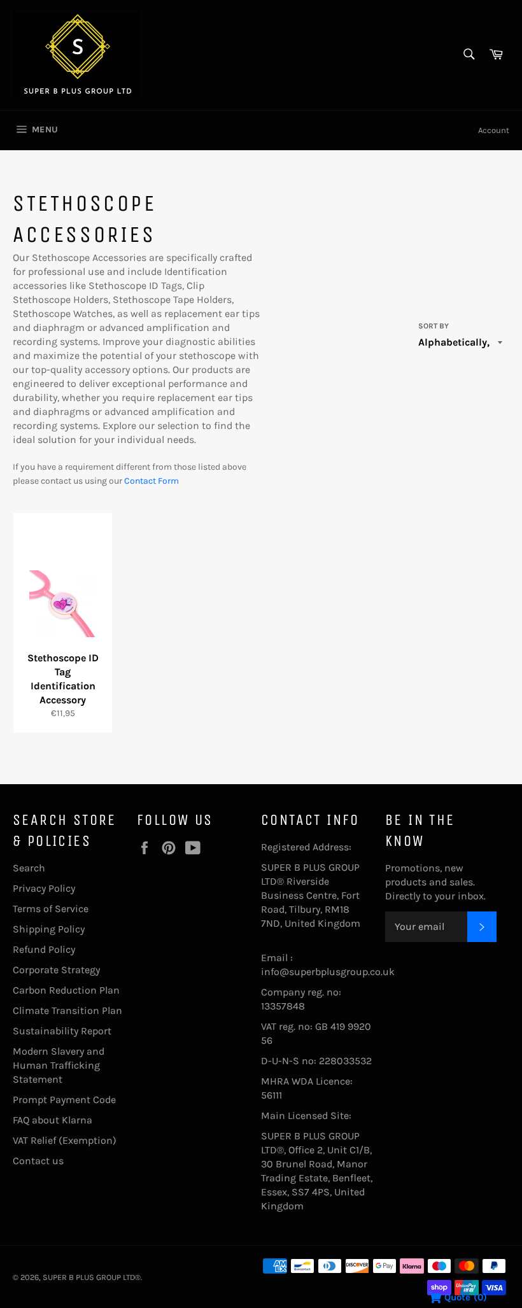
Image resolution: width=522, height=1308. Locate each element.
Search (29, 868)
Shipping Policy (49, 929)
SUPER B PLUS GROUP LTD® (92, 1277)
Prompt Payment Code (64, 1100)
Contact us (38, 1161)
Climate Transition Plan (67, 1010)
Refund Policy (44, 949)
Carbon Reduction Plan (66, 990)
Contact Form (151, 480)
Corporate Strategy (56, 970)
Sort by (433, 325)
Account (493, 130)
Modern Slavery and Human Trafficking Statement (58, 1065)
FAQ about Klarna (52, 1120)
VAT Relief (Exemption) (64, 1140)
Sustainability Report (62, 1031)
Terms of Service (50, 909)
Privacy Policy (44, 888)
